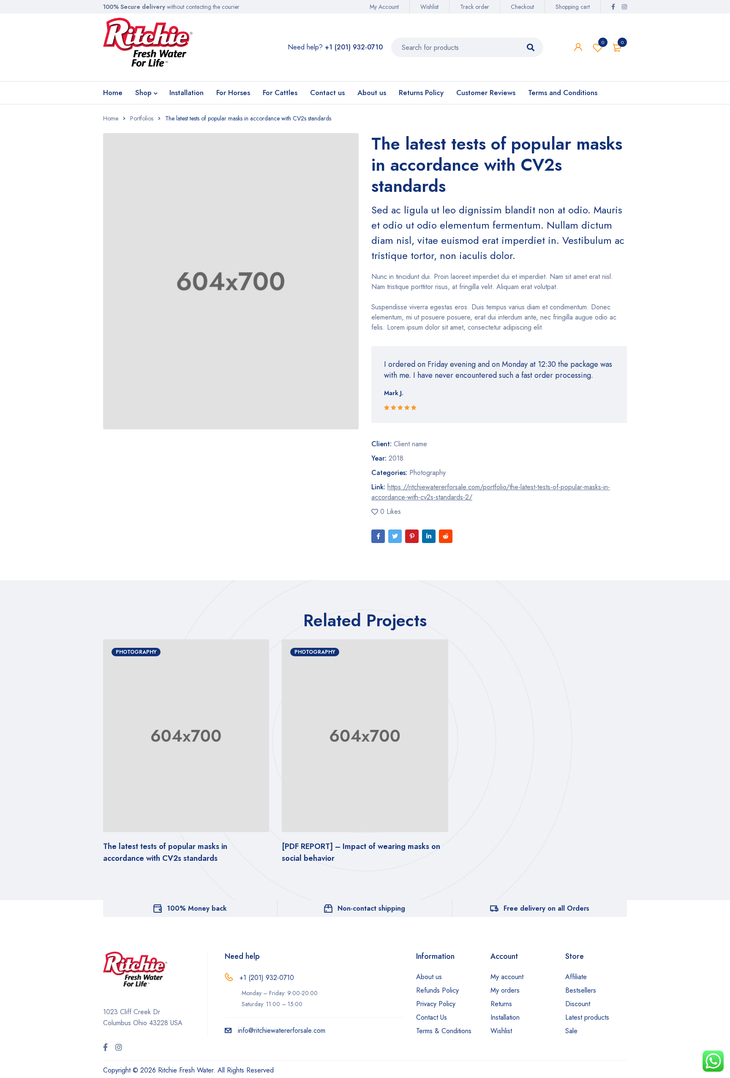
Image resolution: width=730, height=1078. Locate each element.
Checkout (522, 7)
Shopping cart (573, 7)
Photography (427, 473)
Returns (501, 1004)
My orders (505, 990)
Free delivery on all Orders (546, 908)
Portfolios (141, 118)
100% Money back (197, 908)
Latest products (587, 1017)
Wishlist (429, 7)
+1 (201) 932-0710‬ (267, 977)
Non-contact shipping (371, 908)
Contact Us (431, 1017)
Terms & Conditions (443, 1031)
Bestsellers (580, 990)
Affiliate (576, 977)
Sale (571, 1031)
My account (506, 977)
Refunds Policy (437, 990)
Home (110, 118)
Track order (474, 7)
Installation (505, 1017)
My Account (384, 7)
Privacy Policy (435, 1004)
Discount (577, 1004)
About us (429, 977)
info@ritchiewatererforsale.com (281, 1030)
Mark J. (393, 393)
